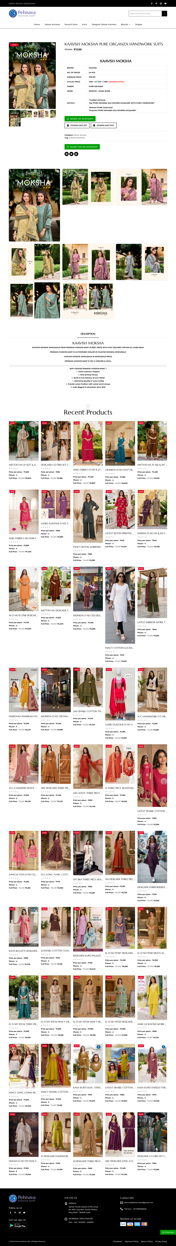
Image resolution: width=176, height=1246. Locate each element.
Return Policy (147, 1242)
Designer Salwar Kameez (104, 25)
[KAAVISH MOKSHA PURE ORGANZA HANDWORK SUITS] (15, 118)
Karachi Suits (71, 25)
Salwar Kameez (52, 25)
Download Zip (79, 125)
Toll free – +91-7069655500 (135, 1209)
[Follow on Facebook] (152, 3)
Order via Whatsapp (81, 119)
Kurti (84, 25)
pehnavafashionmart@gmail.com (138, 1202)
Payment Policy (131, 1242)
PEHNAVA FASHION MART (77, 347)
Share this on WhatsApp (83, 147)
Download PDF (105, 125)
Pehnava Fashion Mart (22, 1241)
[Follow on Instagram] (161, 3)
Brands (124, 25)
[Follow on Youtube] (165, 3)
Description (88, 333)
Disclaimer (117, 1242)
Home (37, 25)
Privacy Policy (161, 1242)
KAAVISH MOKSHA (77, 138)
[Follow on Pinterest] (156, 3)
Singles (138, 25)
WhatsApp (169, 1232)
